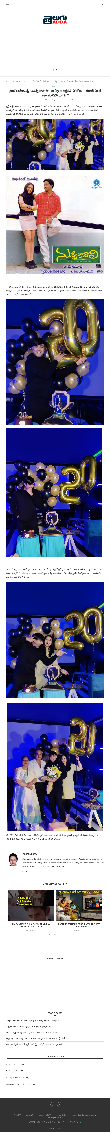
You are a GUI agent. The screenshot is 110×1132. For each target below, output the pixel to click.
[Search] (102, 4)
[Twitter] (56, 70)
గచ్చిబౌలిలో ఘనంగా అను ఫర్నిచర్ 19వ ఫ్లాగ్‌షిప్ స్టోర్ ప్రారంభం (29, 1027)
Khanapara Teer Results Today (17, 1078)
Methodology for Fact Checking (84, 1115)
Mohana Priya (50, 100)
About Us (17, 1115)
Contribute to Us (45, 1115)
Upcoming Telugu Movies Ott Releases (21, 1084)
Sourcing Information (55, 1118)
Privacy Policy (61, 1115)
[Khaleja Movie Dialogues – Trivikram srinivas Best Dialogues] (31, 905)
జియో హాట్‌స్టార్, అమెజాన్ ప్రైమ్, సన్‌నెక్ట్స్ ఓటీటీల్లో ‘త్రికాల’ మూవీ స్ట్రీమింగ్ (34, 1044)
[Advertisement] (55, 47)
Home (8, 81)
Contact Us (30, 1115)
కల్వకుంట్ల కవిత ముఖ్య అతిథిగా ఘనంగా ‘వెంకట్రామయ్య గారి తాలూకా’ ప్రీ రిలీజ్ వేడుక (37, 1038)
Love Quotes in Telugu (15, 1064)
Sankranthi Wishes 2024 (15, 1071)
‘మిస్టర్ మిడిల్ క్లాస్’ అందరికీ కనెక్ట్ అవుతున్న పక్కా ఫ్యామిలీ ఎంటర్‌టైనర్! (32, 1021)
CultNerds (77, 1122)
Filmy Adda (20, 81)
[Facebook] (53, 70)
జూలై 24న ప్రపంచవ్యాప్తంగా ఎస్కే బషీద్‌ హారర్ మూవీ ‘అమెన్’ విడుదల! (32, 1033)
